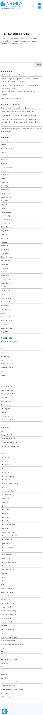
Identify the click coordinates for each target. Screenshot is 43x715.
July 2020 (4, 287)
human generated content (9, 442)
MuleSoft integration (7, 629)
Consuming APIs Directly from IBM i (12, 128)
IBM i (2, 461)
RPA (2, 648)
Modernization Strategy (9, 611)
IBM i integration (6, 472)
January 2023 (5, 216)
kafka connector (6, 588)
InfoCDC (4, 506)
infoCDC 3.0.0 (5, 513)
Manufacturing (6, 599)
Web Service (5, 693)
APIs (2, 352)
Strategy (4, 674)
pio (2, 633)
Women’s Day (5, 697)
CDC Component (6, 386)
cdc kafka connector (8, 390)
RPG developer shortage (9, 659)
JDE (2, 581)
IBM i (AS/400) (6, 465)
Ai (1, 345)
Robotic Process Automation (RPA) (12, 644)
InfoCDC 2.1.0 (5, 510)
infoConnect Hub (6, 540)
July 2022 (4, 234)
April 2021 (4, 272)
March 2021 (5, 276)
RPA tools (4, 656)
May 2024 (4, 182)
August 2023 (5, 201)
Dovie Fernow (5, 115)
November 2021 (6, 261)
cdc (2, 382)
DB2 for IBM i (5, 412)
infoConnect (5, 528)
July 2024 (4, 178)
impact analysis (6, 498)
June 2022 (4, 238)
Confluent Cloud (6, 401)
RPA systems (5, 652)
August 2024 (5, 174)
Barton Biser (5, 108)
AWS (2, 371)
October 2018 (5, 290)
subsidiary (4, 678)
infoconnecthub (6, 543)
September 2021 (6, 264)
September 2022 (6, 227)
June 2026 (4, 141)
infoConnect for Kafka (8, 532)
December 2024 (6, 167)
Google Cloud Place (7, 435)
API (2, 349)
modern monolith (6, 607)
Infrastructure (5, 558)
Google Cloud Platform (8, 438)
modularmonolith (6, 622)
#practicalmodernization (9, 341)
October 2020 (5, 279)
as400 (3, 360)
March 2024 (5, 190)
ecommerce (5, 416)
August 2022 (5, 231)
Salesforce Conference (8, 667)
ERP (2, 424)
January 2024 (5, 193)
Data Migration (6, 409)
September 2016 (6, 320)
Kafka (3, 584)
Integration (4, 573)
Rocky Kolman (6, 112)
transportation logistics (8, 685)
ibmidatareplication (7, 491)
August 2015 (5, 332)
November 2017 (6, 298)
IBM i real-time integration (9, 483)
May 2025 (4, 160)
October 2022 (5, 223)
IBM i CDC (4, 468)
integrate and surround (8, 562)
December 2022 (6, 219)
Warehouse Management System (12, 689)
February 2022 (6, 253)
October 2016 (5, 317)
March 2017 (5, 305)
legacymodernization (8, 596)
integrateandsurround (8, 566)
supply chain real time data (10, 682)
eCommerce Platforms (8, 420)
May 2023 (4, 208)
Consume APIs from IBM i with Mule (23, 108)
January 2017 (5, 313)
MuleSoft (4, 626)
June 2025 (4, 156)
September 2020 (6, 283)
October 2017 (5, 302)
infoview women (6, 555)
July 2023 (4, 204)
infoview (4, 551)
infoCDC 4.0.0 (5, 517)
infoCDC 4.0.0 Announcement (11, 98)
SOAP (3, 671)
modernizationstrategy (8, 614)
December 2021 (6, 257)
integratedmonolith (7, 569)
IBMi (2, 487)
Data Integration (6, 405)
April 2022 (4, 246)
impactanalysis (6, 502)
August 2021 (5, 268)
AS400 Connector (7, 364)
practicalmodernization (8, 641)
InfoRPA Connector (7, 547)
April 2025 (4, 163)
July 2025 (4, 152)
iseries (3, 577)
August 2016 (5, 324)
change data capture (8, 394)
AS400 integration (7, 367)
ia (1, 450)
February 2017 (5, 309)
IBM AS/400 (5, 453)
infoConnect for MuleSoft (9, 536)
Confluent (4, 397)
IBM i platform (5, 480)
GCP (2, 431)
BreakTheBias (5, 379)
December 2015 (6, 328)
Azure (3, 375)
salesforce (4, 663)
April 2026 (4, 145)
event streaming (6, 427)
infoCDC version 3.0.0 (8, 525)
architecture (5, 356)
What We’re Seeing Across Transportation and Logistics (19, 75)
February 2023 (6, 212)
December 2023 (6, 197)
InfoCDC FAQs (5, 521)
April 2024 (4, 186)
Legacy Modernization (8, 592)
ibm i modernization (7, 476)
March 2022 (5, 249)
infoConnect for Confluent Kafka (23, 112)
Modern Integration (7, 603)
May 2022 (4, 242)
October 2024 (5, 171)
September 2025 (6, 148)
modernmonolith (6, 618)
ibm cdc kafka (5, 457)
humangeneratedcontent (9, 446)
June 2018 (4, 294)
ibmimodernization (7, 495)
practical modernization (9, 637)
